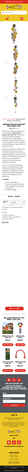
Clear (12, 205)
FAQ (14, 438)
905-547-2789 (14, 435)
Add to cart (14, 308)
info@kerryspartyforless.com (14, 446)
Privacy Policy (14, 449)
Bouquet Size (5, 202)
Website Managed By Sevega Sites (14, 470)
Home (4, 119)
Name (4, 393)
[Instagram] (14, 380)
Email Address (7, 399)
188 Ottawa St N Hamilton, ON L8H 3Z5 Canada (14, 418)
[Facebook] (9, 380)
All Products (11, 119)
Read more (20, 345)
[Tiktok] (19, 380)
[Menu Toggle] (21, 18)
